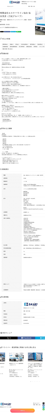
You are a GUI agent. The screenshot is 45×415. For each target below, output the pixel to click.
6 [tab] (39, 381)
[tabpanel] (35, 365)
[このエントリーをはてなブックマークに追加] (43, 407)
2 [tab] (32, 381)
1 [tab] (30, 381)
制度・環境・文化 (31, 6)
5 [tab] (37, 381)
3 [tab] (34, 381)
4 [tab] (36, 381)
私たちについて (10, 6)
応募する (22, 410)
